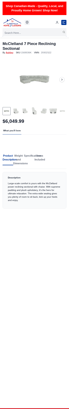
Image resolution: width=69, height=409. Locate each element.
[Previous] (7, 79)
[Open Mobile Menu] (63, 22)
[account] (57, 22)
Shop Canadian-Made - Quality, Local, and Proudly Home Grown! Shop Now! (34, 8)
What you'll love (12, 130)
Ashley (9, 52)
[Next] (62, 79)
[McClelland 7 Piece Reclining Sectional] (34, 79)
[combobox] (34, 33)
